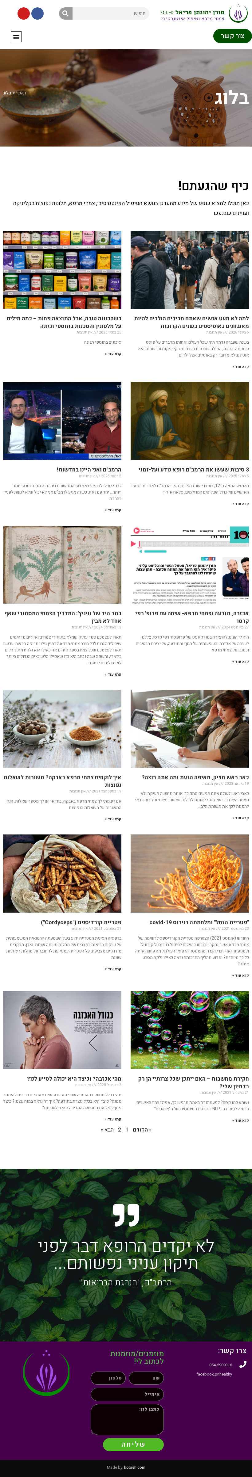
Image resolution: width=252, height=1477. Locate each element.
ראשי (21, 93)
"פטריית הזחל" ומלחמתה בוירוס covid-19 (199, 922)
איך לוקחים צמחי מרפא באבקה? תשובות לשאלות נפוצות (62, 781)
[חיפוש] (66, 13)
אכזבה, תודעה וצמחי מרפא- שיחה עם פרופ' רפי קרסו (192, 617)
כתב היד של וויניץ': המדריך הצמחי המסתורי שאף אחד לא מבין (63, 617)
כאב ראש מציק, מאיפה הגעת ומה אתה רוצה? (195, 777)
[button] (16, 36)
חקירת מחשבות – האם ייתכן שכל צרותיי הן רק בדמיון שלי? (193, 1083)
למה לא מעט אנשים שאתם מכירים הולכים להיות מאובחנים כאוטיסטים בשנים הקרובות (191, 322)
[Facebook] (37, 13)
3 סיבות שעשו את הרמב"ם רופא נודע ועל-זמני (194, 470)
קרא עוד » (240, 366)
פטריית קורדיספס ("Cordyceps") (81, 922)
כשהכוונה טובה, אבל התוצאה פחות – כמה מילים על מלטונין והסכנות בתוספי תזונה (64, 322)
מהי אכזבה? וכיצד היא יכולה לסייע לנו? (74, 1079)
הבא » (107, 1130)
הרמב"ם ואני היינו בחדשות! (89, 470)
